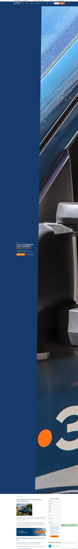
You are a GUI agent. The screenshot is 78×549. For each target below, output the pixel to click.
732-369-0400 (57, 3)
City (49, 513)
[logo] (17, 3)
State (50, 516)
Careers (52, 0)
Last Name (50, 503)
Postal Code (51, 518)
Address (50, 511)
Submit (54, 536)
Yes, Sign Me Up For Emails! (55, 524)
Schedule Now (62, 3)
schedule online (40, 531)
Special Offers (26, 0)
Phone (50, 508)
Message (50, 521)
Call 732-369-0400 (30, 254)
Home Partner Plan (61, 0)
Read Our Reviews (41, 0)
